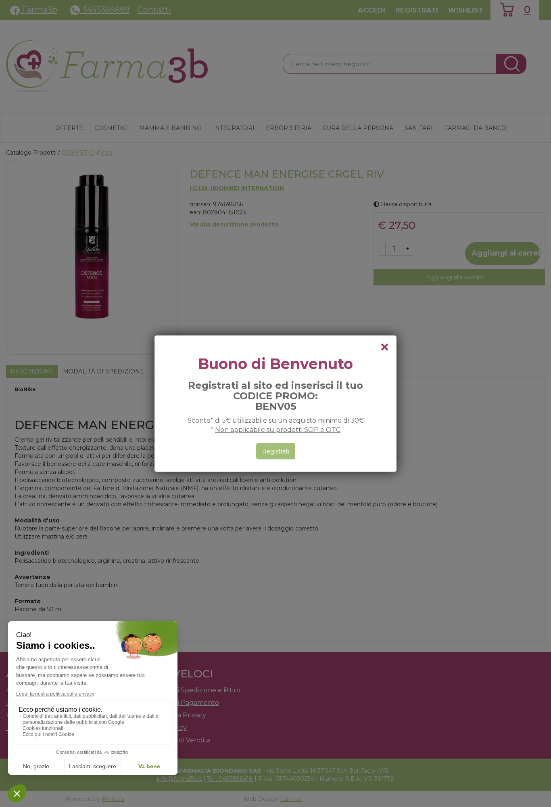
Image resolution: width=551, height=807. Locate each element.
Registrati (275, 451)
